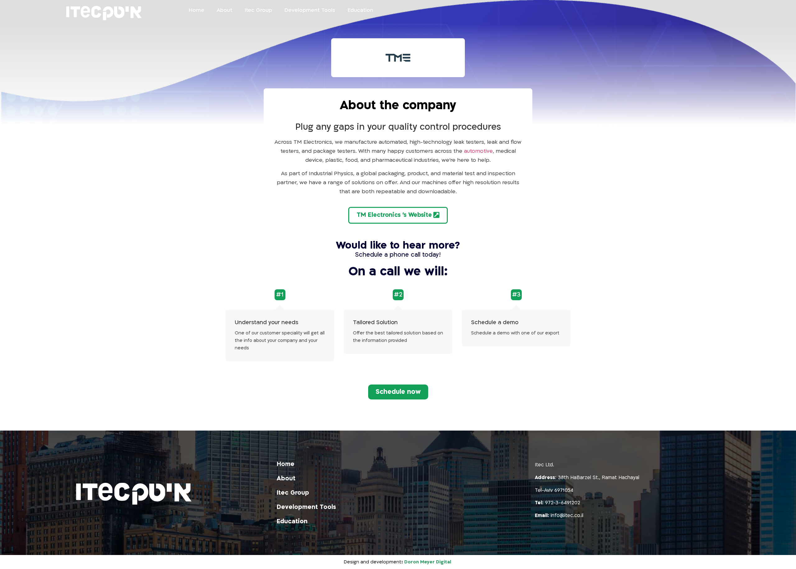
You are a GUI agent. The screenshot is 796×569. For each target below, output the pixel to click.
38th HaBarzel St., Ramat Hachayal (598, 477)
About (224, 10)
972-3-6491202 (562, 503)
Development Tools (310, 10)
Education (360, 10)
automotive (478, 151)
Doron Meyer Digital (428, 562)
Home (196, 10)
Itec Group (258, 10)
